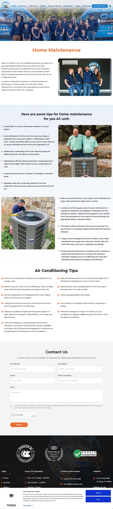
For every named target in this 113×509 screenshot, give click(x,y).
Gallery (43, 6)
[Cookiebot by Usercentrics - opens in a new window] (11, 505)
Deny (98, 499)
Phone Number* (65, 376)
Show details (27, 505)
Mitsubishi (67, 6)
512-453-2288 (75, 479)
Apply (78, 6)
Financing (86, 6)
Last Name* (62, 364)
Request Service (55, 6)
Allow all (98, 493)
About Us (33, 6)
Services (21, 6)
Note (12, 387)
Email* (12, 376)
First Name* (15, 364)
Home (13, 6)
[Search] (110, 6)
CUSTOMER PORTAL (100, 6)
